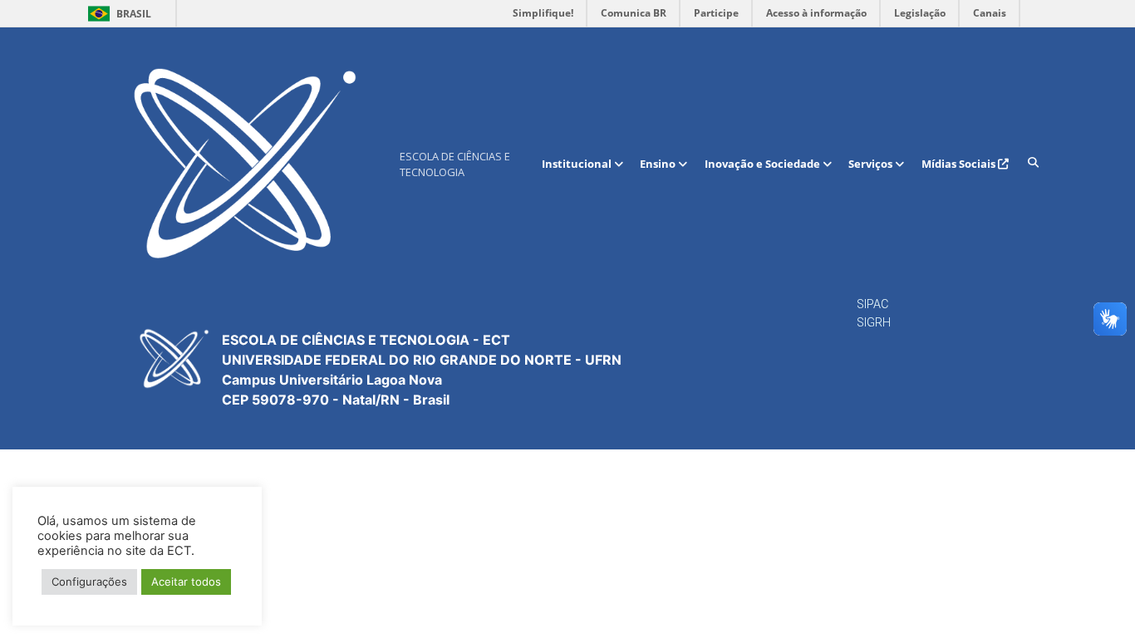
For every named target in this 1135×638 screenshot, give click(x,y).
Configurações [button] (89, 581)
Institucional (578, 163)
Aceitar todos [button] (186, 581)
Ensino (659, 163)
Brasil (116, 14)
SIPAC (872, 304)
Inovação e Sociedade (764, 163)
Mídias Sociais (959, 163)
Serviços (871, 163)
